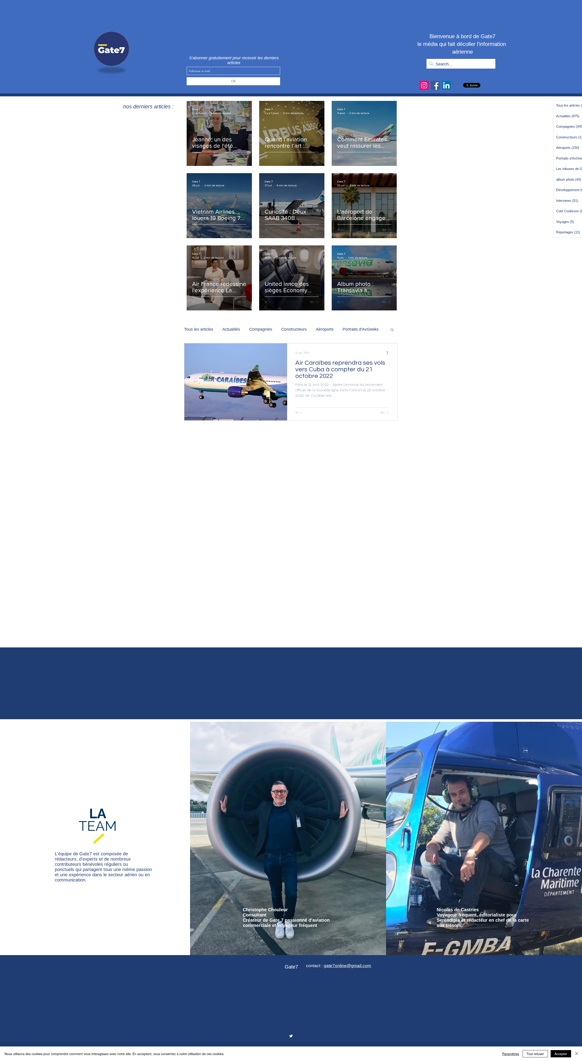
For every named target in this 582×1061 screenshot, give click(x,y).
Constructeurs (294, 329)
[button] (392, 330)
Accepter (560, 1053)
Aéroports (325, 329)
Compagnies (260, 329)
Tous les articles (198, 329)
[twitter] (291, 1036)
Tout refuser (535, 1053)
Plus (347, 329)
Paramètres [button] (510, 1053)
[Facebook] (435, 85)
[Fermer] (576, 1053)
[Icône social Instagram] (424, 85)
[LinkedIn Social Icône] (446, 85)
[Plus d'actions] (388, 352)
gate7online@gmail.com (347, 965)
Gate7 (291, 967)
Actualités (231, 329)
